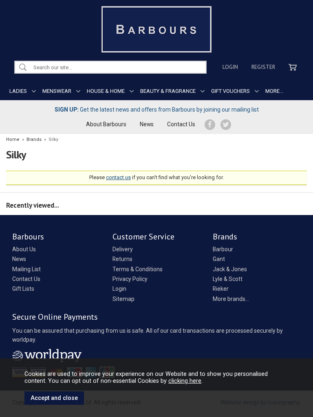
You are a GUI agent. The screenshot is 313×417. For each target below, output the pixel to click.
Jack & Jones (230, 269)
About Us (24, 249)
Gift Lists (23, 288)
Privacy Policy (130, 279)
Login (230, 66)
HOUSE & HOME (106, 91)
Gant (219, 259)
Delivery (122, 249)
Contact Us (181, 124)
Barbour (223, 249)
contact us (118, 177)
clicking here (184, 380)
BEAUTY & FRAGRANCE (168, 91)
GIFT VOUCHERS (230, 91)
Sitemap (123, 299)
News (147, 124)
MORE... (274, 91)
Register (263, 66)
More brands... (231, 299)
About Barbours (106, 124)
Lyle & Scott (227, 279)
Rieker (221, 288)
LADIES (18, 91)
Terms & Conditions (137, 269)
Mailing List (26, 269)
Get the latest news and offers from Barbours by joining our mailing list (157, 109)
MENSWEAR (56, 91)
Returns (122, 259)
